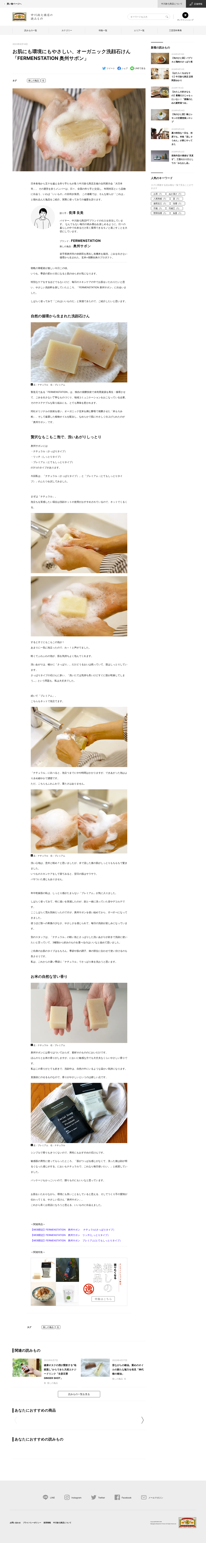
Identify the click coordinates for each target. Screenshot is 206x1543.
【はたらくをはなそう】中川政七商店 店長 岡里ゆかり (182, 77)
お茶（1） (158, 194)
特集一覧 (103, 30)
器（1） (176, 198)
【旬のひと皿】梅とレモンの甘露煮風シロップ (182, 118)
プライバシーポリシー (32, 1522)
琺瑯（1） (177, 203)
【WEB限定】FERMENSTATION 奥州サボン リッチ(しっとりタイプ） (70, 1235)
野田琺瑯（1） (160, 213)
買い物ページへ (14, 3)
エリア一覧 (139, 30)
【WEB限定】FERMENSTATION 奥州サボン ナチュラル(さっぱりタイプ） (73, 1229)
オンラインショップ (185, 20)
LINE (52, 1497)
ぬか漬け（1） (175, 194)
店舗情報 (198, 4)
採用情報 (47, 1522)
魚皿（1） (177, 213)
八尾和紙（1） (160, 198)
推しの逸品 (33, 80)
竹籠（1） (158, 208)
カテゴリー (67, 30)
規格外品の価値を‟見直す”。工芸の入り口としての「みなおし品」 (182, 159)
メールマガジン (155, 1497)
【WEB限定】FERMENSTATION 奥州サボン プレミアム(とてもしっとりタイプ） (76, 1240)
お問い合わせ (15, 1522)
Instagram (76, 1497)
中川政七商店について (171, 3)
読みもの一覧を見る (79, 1394)
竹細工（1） (174, 208)
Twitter (101, 1497)
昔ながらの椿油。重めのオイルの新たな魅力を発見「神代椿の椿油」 (128, 1369)
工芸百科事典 (175, 30)
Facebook (127, 1497)
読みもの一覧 (30, 30)
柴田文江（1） (160, 203)
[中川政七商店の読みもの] (32, 16)
